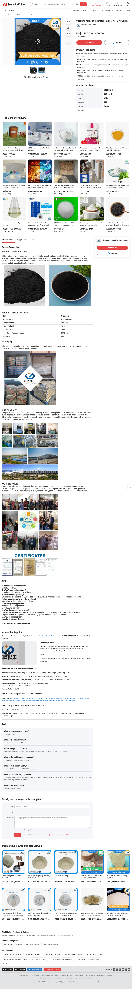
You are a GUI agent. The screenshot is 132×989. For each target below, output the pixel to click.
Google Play (20, 969)
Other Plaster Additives (51, 945)
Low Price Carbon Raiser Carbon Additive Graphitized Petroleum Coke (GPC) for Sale (117, 224)
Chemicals (11, 15)
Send (17, 835)
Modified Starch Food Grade (11, 700)
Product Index (101, 975)
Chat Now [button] (118, 43)
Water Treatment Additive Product (61, 959)
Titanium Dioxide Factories (12, 954)
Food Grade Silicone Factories (73, 954)
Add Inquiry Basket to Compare (38, 77)
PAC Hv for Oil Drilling (61, 876)
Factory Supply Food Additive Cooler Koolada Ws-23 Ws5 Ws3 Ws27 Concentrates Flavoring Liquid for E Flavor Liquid (39, 186)
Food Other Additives (32, 945)
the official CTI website (50, 636)
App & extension (106, 11)
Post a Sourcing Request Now (59, 835)
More (4, 963)
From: (11, 807)
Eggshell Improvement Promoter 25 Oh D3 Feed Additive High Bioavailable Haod (91, 224)
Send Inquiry (89, 42)
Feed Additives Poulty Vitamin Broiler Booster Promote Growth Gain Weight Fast (91, 149)
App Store (7, 969)
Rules (128, 11)
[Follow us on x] (117, 969)
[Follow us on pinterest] (126, 969)
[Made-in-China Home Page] (13, 4)
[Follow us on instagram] (120, 969)
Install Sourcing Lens (53, 969)
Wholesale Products (66, 975)
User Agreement (77, 982)
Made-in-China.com (57, 978)
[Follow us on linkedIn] (129, 969)
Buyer (85, 11)
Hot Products (24, 975)
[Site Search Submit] (83, 4)
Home (4, 15)
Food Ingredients (55, 700)
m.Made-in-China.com (71, 978)
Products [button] (35, 4)
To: (12, 812)
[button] (77, 4)
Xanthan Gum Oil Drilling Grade (56, 698)
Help (94, 11)
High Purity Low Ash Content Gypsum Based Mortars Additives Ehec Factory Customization (90, 186)
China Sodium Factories (52, 954)
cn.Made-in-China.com (85, 978)
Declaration (87, 982)
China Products (34, 975)
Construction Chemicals (32, 954)
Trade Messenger (34, 969)
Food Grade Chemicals (94, 954)
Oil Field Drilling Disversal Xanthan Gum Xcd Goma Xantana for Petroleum (117, 915)
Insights (109, 975)
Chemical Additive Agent (39, 959)
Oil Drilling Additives (68, 700)
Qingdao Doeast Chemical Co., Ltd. (92, 24)
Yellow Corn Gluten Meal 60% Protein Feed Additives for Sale (117, 149)
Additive (19, 15)
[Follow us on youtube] (123, 969)
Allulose (16, 698)
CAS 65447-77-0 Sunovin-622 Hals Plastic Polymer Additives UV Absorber (65, 224)
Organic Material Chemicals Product (15, 959)
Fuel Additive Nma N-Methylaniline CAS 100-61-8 (13, 224)
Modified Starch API (29, 700)
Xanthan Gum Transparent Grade (78, 698)
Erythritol (23, 698)
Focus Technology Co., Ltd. (51, 982)
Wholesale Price (78, 975)
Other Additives (29, 15)
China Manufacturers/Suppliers (49, 975)
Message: (10, 818)
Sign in (128, 5)
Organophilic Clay (42, 700)
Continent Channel (90, 975)
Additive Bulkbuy (95, 959)
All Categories (9, 11)
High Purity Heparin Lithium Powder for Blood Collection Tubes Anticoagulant (14, 186)
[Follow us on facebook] (114, 969)
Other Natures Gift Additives (13, 945)
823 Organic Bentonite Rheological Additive (39, 149)
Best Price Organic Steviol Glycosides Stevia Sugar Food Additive (117, 186)
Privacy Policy (97, 982)
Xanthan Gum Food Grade (36, 698)
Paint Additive (81, 959)
